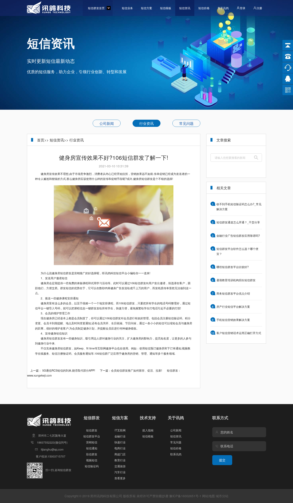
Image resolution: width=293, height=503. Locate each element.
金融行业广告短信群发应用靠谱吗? (238, 236)
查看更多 (120, 478)
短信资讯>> (59, 139)
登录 (242, 8)
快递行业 (120, 442)
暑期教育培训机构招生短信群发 (236, 280)
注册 (259, 8)
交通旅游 (120, 466)
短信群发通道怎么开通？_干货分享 (238, 222)
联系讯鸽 (175, 454)
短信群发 (91, 430)
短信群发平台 (91, 436)
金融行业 (120, 436)
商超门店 (120, 454)
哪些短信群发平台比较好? (232, 267)
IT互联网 (120, 430)
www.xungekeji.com (39, 375)
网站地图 (208, 496)
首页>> (43, 139)
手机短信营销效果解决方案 (233, 320)
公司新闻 (106, 123)
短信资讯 (184, 8)
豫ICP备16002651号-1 (185, 496)
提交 (222, 460)
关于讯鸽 (223, 8)
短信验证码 (92, 466)
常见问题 (186, 123)
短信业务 (127, 8)
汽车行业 (120, 472)
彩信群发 (91, 454)
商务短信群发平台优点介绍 (233, 293)
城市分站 (222, 496)
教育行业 (120, 460)
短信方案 (146, 8)
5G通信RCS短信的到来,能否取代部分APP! (68, 370)
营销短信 (91, 442)
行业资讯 (146, 123)
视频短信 (91, 460)
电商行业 (120, 448)
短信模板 (165, 8)
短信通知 (91, 448)
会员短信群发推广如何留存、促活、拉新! (136, 370)
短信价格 (203, 8)
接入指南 (147, 430)
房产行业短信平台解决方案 (233, 307)
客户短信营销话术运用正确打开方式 (238, 333)
